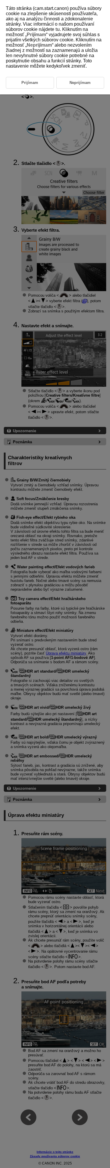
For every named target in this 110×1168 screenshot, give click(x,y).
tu (57, 29)
